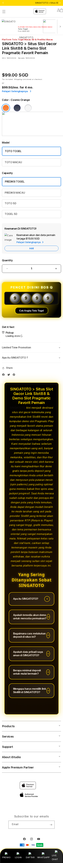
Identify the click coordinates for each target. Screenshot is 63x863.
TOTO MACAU (13, 162)
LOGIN (18, 857)
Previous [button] (3, 3)
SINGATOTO (18, 407)
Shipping (18, 79)
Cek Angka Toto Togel (31, 310)
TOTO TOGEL (13, 151)
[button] (31, 348)
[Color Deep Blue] (17, 107)
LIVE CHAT (55, 857)
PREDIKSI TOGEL (15, 181)
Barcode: (21, 58)
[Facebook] (4, 375)
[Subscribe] (50, 825)
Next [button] (60, 3)
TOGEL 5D (11, 214)
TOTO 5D (10, 203)
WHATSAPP (43, 857)
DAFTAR (30, 857)
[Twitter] (9, 375)
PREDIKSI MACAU (15, 192)
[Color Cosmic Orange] (6, 108)
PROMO (6, 857)
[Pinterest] (14, 375)
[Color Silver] (28, 107)
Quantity (7, 260)
